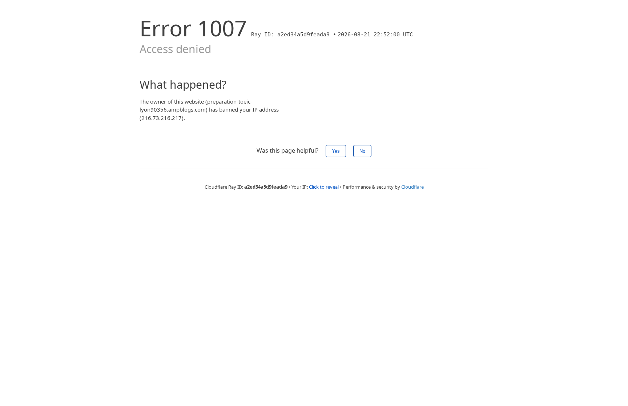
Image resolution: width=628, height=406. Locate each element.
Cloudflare (412, 187)
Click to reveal (324, 187)
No (362, 151)
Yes (336, 151)
